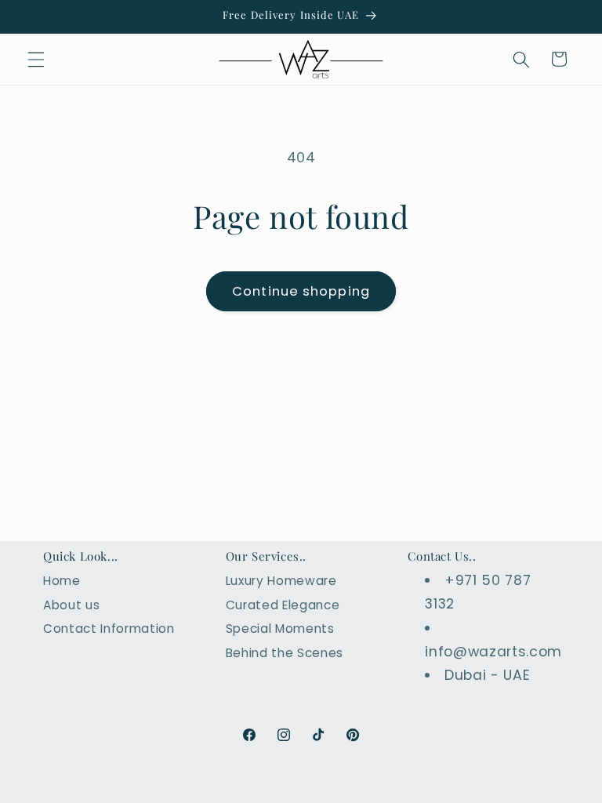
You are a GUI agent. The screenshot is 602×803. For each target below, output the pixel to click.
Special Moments (280, 628)
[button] (36, 59)
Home (62, 580)
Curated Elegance (283, 605)
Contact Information (109, 628)
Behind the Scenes (284, 653)
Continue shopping (301, 291)
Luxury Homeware (281, 580)
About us (71, 605)
